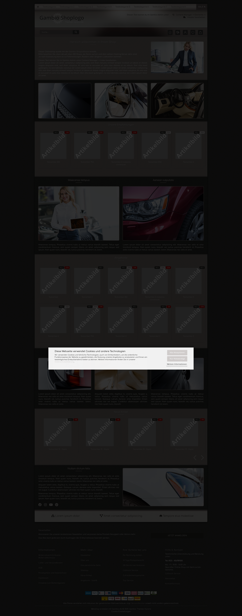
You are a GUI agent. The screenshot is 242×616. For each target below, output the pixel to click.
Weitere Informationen (177, 364)
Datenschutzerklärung (64, 362)
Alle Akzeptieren (177, 353)
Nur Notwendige (177, 359)
